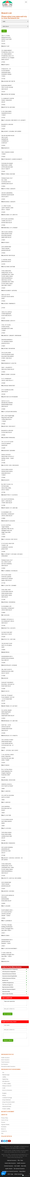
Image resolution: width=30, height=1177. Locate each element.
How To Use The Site (7, 993)
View (4, 31)
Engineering (5, 1079)
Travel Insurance (5, 1062)
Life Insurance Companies (9, 971)
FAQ (2, 1133)
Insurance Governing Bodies (9, 976)
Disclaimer (3, 1126)
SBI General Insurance (19, 1168)
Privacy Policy (4, 1118)
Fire (3, 1072)
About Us (3, 1129)
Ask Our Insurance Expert (8, 989)
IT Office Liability (6, 1083)
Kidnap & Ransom (6, 1085)
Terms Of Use (4, 1120)
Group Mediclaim (6, 1100)
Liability (4, 1077)
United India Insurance (10, 1163)
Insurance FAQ (6, 991)
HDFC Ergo (10, 1174)
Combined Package (7, 1097)
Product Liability (6, 1108)
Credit (3, 1088)
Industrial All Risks (6, 1106)
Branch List (5, 980)
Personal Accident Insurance (8, 1066)
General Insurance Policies (9, 973)
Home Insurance (5, 1060)
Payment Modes (5, 1124)
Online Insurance (18, 1174)
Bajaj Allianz (22, 1171)
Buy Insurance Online (7, 987)
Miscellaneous (5, 1081)
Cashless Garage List (7, 985)
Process (3, 1122)
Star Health (17, 1166)
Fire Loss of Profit (6, 1104)
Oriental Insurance (8, 1166)
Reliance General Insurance (11, 1171)
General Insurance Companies (10, 969)
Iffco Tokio (20, 1160)
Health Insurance (5, 1057)
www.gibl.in (16, 1146)
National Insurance (11, 1160)
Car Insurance (4, 1064)
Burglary (4, 1093)
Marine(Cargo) (5, 1074)
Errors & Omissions (7, 1090)
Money (4, 1095)
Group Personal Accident (8, 1102)
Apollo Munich (8, 1168)
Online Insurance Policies (8, 978)
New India (23, 1166)
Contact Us (4, 1131)
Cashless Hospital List (8, 982)
